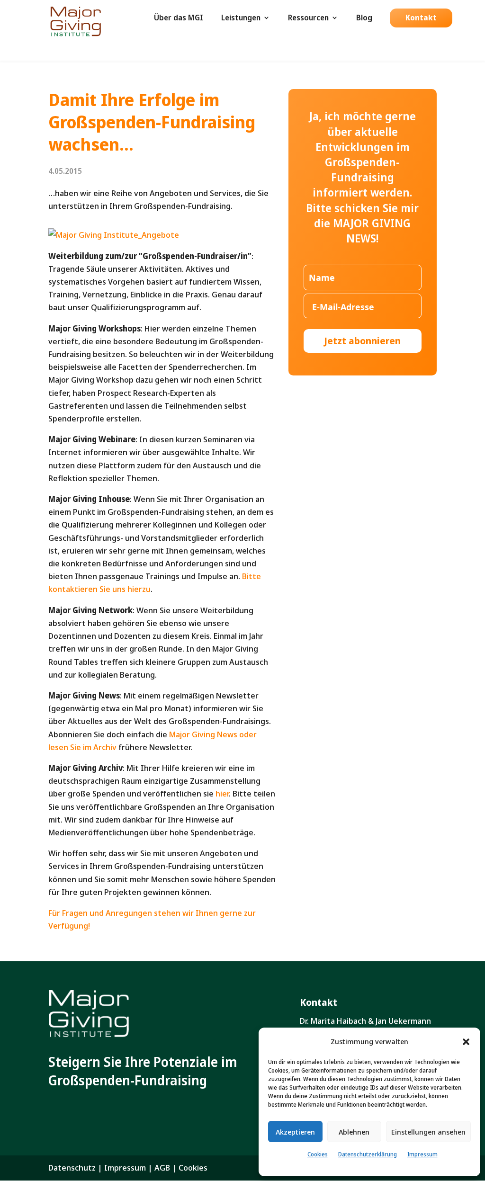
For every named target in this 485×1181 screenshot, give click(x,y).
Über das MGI (178, 18)
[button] (466, 1042)
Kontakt (421, 18)
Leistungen (240, 18)
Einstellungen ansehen (428, 1131)
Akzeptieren (295, 1131)
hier (222, 793)
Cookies (317, 1154)
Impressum (422, 1154)
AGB (162, 1167)
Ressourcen (308, 18)
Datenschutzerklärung (367, 1154)
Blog (364, 18)
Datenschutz (72, 1167)
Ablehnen (354, 1131)
